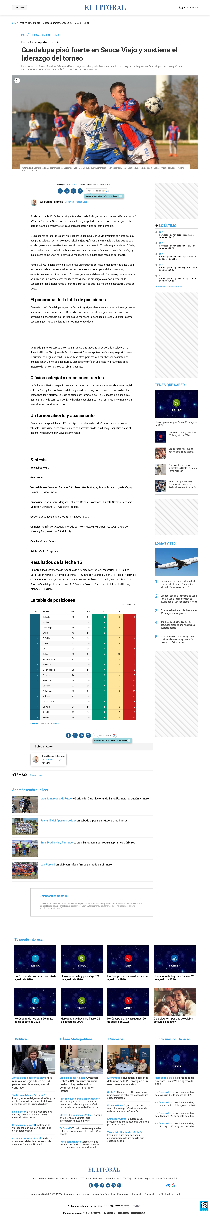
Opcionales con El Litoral (157, 1194)
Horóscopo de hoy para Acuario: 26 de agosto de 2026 (177, 245)
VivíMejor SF (129, 1178)
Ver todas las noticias (167, 286)
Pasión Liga (36, 775)
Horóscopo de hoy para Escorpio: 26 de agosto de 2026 (177, 278)
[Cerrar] (120, 196)
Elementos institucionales (130, 1194)
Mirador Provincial (113, 1178)
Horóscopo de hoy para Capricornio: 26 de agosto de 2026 (177, 256)
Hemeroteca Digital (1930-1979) (46, 1194)
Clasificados (72, 1178)
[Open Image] (17, 80)
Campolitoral (39, 1178)
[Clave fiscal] (204, 1210)
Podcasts (97, 1178)
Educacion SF (170, 1178)
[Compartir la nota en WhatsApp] (73, 191)
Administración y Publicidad (101, 1194)
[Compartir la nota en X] (67, 191)
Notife (158, 1178)
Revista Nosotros (56, 1178)
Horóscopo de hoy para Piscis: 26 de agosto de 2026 (176, 234)
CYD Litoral (85, 1178)
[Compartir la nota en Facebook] (60, 191)
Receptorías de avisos (75, 1194)
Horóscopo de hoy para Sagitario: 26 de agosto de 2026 (178, 267)
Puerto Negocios (145, 1178)
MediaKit (176, 1194)
